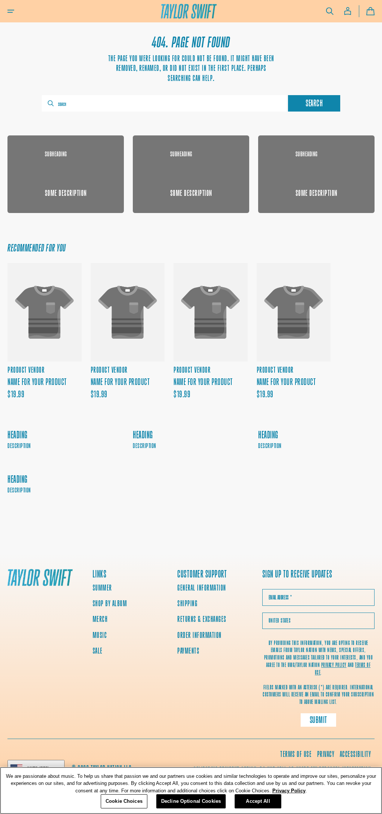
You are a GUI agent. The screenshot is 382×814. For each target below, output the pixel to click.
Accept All (258, 801)
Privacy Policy (289, 790)
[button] (11, 11)
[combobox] (164, 103)
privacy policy (334, 665)
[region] (191, 790)
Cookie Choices (124, 801)
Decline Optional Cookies (191, 801)
